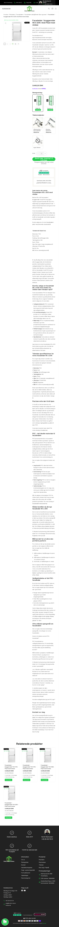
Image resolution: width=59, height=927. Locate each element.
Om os (23, 859)
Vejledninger (24, 875)
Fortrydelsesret (25, 872)
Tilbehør (41, 865)
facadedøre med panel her (39, 503)
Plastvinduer (42, 862)
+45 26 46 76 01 (48, 4)
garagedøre (44, 422)
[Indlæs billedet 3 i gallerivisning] (10, 44)
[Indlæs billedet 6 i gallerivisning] (18, 44)
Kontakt (23, 865)
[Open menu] (56, 8)
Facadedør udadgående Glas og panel (36, 14)
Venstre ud (50, 109)
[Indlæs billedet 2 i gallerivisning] (7, 44)
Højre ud (38, 109)
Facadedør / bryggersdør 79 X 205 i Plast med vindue (11, 804)
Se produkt (8, 779)
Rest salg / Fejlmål (44, 867)
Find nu (5, 923)
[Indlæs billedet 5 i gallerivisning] (15, 44)
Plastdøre (12, 14)
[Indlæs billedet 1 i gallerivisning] (5, 44)
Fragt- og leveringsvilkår (28, 870)
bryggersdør (36, 199)
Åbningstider (24, 862)
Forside (6, 14)
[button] (6, 8)
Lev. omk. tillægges (9, 772)
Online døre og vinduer (38, 723)
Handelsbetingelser (26, 867)
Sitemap (44, 923)
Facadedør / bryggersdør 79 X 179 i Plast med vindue (11, 767)
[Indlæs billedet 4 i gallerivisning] (13, 44)
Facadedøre (20, 14)
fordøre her (44, 430)
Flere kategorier (25, 878)
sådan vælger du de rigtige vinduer (44, 616)
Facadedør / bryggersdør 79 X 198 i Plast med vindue (47, 767)
